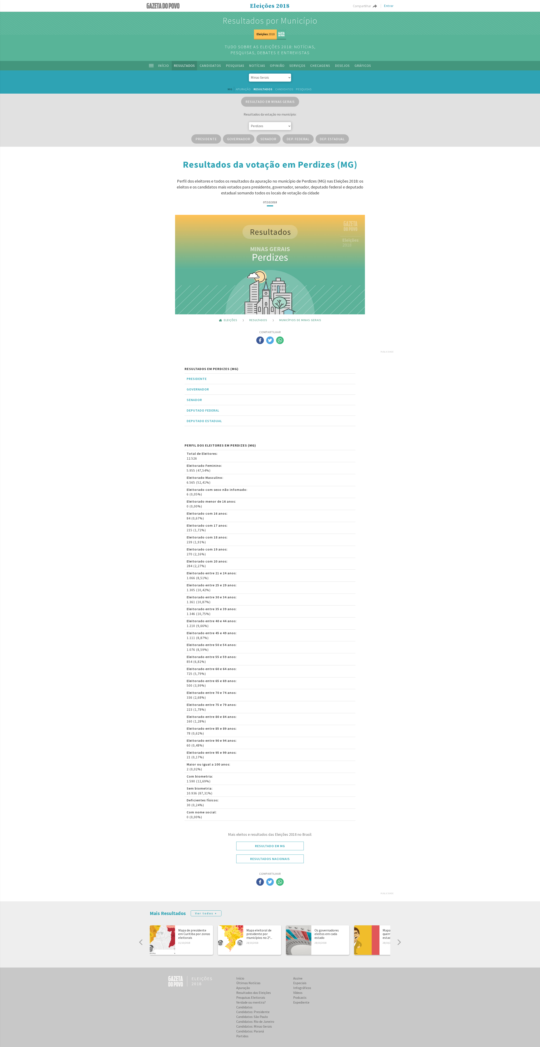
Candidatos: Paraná (250, 1031)
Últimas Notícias (248, 983)
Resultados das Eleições (253, 992)
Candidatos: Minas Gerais (254, 1026)
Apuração (243, 89)
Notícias (257, 65)
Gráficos (363, 65)
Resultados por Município (270, 20)
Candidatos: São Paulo (252, 1017)
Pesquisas (235, 65)
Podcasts (299, 997)
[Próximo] (399, 942)
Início (163, 65)
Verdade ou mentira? (251, 1002)
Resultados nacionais (270, 859)
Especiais (299, 983)
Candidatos (210, 65)
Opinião (277, 65)
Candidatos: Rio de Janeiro (255, 1021)
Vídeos (297, 992)
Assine (297, 978)
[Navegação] (151, 65)
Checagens (320, 65)
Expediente (301, 1002)
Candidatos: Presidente (253, 1012)
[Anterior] (141, 942)
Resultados (184, 65)
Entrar (388, 6)
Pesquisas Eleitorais (250, 997)
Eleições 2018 (270, 6)
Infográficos (302, 988)
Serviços (297, 65)
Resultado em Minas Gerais (270, 102)
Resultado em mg (270, 846)
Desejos (342, 65)
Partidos (242, 1036)
